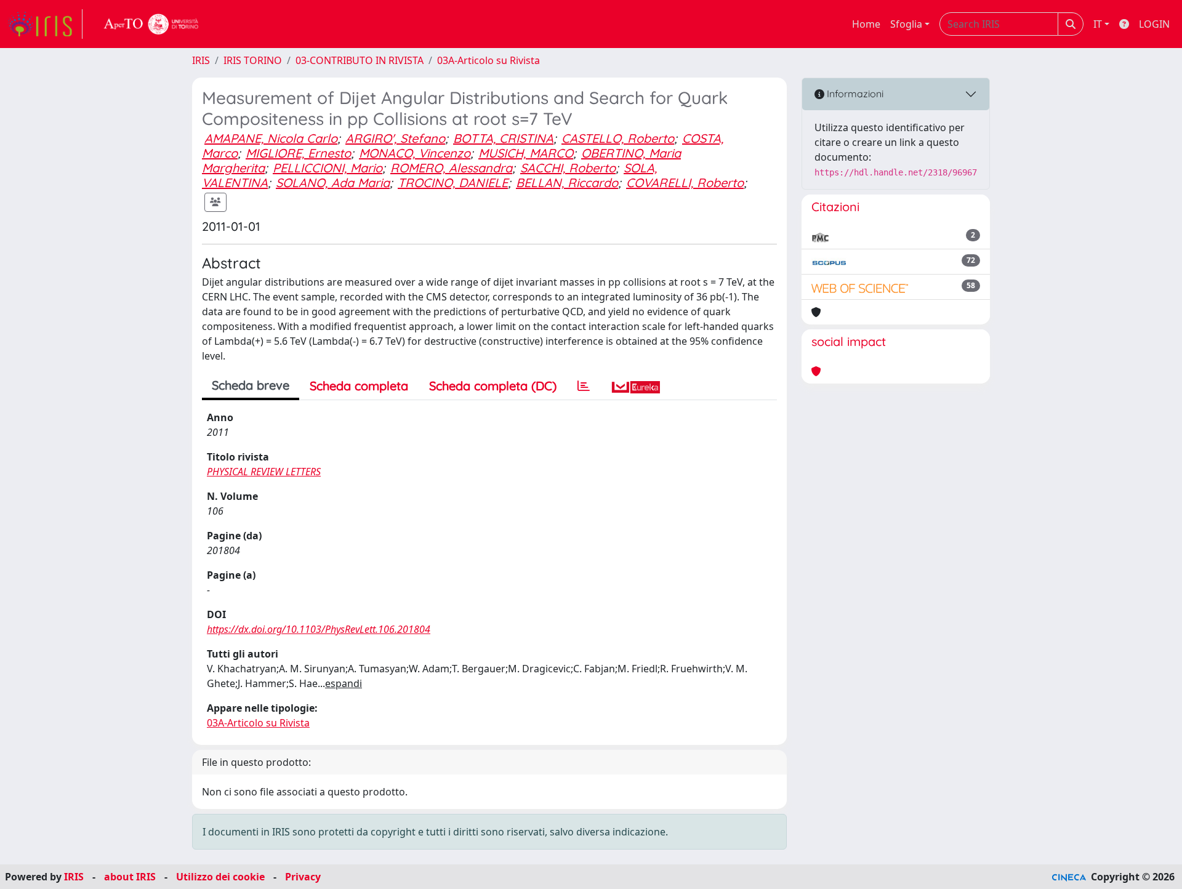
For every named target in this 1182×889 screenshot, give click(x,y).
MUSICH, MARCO (525, 153)
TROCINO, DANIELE (453, 182)
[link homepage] (44, 24)
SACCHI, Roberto (568, 167)
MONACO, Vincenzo (414, 153)
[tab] (583, 386)
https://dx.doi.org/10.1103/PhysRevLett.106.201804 (318, 629)
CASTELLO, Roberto (617, 138)
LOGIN (1154, 24)
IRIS (201, 60)
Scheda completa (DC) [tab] (493, 385)
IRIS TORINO (252, 60)
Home (866, 24)
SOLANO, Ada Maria (333, 182)
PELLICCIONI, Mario (327, 167)
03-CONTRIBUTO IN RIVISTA (360, 60)
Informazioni (853, 93)
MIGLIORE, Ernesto (298, 153)
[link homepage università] (151, 24)
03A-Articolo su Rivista (488, 60)
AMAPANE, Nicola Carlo (270, 138)
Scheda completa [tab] (359, 385)
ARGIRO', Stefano (395, 138)
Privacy (303, 876)
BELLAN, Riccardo (567, 182)
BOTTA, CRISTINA (503, 138)
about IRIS (130, 876)
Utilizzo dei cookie (220, 876)
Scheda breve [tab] (250, 385)
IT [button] (1097, 24)
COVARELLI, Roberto (685, 182)
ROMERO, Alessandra (451, 167)
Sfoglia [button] (906, 24)
